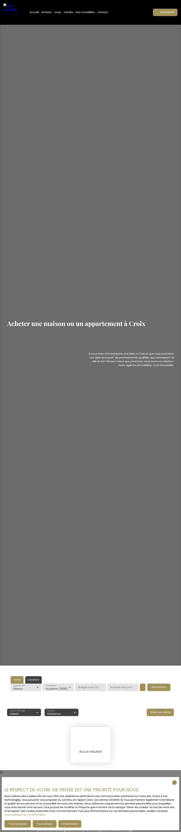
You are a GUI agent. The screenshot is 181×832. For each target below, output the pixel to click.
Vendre (68, 12)
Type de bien (19, 685)
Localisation (51, 685)
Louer (57, 12)
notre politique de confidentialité (24, 814)
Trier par (51, 711)
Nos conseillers (85, 12)
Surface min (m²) (121, 687)
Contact (102, 12)
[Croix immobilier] (12, 12)
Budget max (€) (88, 687)
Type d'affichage (17, 711)
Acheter (47, 12)
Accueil (34, 12)
